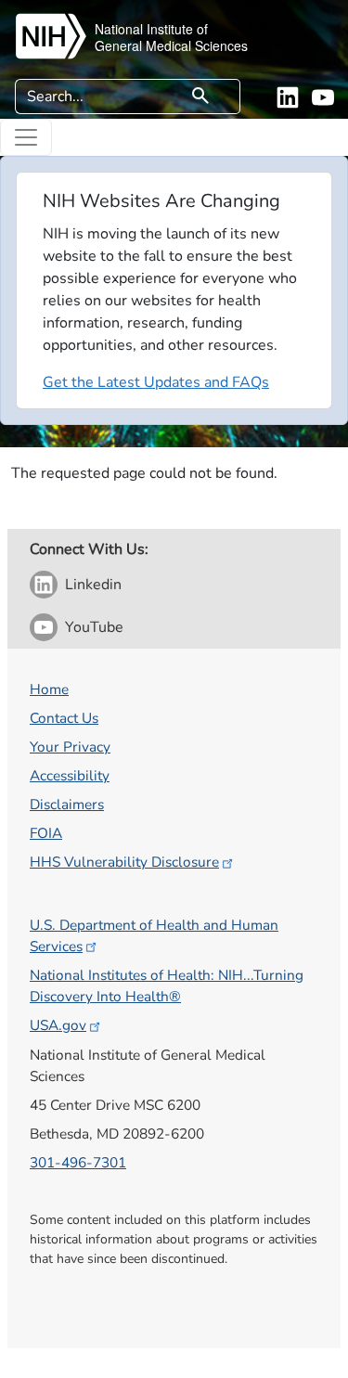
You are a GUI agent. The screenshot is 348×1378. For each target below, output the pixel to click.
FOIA (46, 833)
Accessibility (70, 775)
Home (49, 689)
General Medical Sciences (171, 45)
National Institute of (151, 28)
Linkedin (93, 584)
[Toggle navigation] (26, 137)
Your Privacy (70, 746)
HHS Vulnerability (124, 861)
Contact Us (64, 718)
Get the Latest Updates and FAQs (156, 382)
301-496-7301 (78, 1162)
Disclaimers (67, 804)
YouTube (94, 627)
